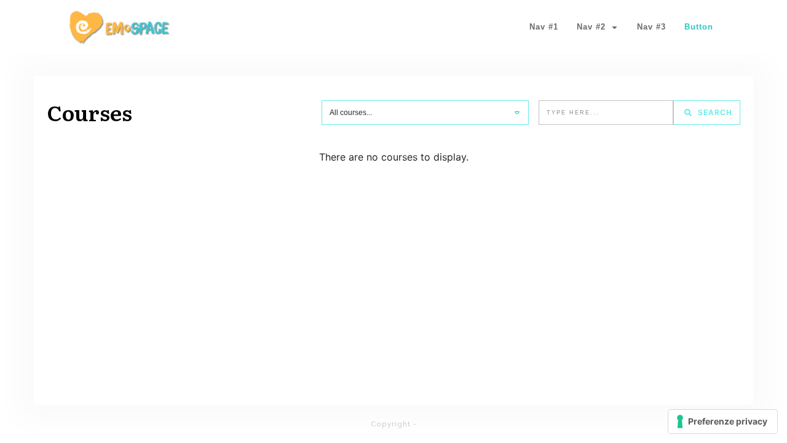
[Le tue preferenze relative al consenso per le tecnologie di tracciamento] (722, 421)
